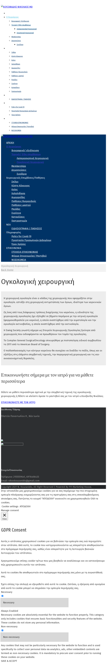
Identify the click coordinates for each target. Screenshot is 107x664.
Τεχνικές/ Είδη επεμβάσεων (21, 25)
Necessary (8, 602)
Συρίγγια (14, 84)
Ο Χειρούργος (12, 17)
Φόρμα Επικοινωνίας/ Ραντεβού (22, 126)
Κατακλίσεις (15, 87)
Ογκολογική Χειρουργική (25, 33)
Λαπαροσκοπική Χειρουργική (27, 29)
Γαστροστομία (16, 91)
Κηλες (13, 60)
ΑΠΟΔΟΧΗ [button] (25, 506)
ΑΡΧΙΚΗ (9, 13)
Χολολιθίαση (15, 64)
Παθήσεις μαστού (17, 76)
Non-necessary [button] (9, 626)
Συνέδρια (20, 45)
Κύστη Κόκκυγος (17, 56)
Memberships (16, 37)
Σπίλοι (13, 52)
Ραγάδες (14, 80)
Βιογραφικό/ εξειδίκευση (20, 21)
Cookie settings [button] (10, 506)
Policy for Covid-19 (17, 107)
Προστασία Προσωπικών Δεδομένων (24, 111)
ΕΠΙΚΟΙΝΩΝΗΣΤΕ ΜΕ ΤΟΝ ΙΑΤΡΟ (18, 402)
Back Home (7, 270)
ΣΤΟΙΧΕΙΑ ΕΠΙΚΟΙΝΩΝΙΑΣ (19, 123)
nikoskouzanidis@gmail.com (77, 3)
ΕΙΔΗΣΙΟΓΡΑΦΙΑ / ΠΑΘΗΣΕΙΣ (21, 99)
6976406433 (54, 3)
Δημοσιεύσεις (16, 41)
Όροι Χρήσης (16, 115)
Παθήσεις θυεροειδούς (19, 72)
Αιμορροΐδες (15, 68)
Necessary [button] (6, 592)
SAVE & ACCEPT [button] (9, 661)
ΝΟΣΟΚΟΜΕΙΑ (16, 130)
